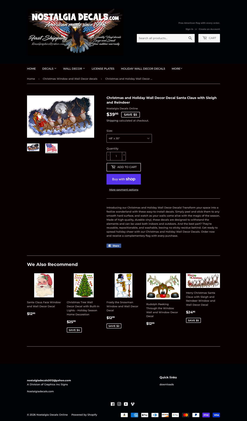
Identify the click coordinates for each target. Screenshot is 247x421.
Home (31, 68)
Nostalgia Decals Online (52, 414)
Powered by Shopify (84, 414)
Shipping (112, 120)
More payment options (123, 189)
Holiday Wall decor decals (143, 68)
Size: (110, 130)
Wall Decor (73, 68)
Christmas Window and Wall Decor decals (70, 78)
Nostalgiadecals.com (40, 391)
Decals (48, 68)
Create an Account (209, 29)
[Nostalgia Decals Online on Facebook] (113, 404)
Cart (212, 38)
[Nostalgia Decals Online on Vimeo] (132, 404)
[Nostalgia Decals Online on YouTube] (126, 404)
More (176, 68)
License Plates (103, 68)
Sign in (189, 29)
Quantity (112, 148)
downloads (167, 384)
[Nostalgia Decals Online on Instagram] (119, 404)
